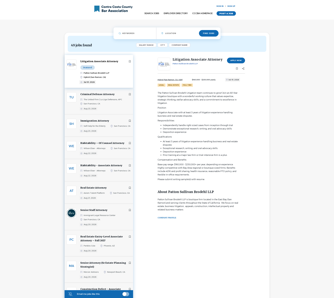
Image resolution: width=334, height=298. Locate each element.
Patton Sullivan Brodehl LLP (185, 64)
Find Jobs (208, 33)
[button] (243, 69)
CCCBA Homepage (202, 13)
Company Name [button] (179, 45)
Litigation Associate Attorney (99, 61)
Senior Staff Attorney (93, 210)
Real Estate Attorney (93, 187)
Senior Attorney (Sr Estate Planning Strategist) (103, 264)
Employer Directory (176, 13)
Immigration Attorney (94, 120)
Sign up (231, 6)
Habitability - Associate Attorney (101, 165)
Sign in (219, 6)
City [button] (162, 45)
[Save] (130, 61)
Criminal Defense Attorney (97, 94)
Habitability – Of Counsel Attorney (102, 143)
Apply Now (235, 60)
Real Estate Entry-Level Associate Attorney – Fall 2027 (101, 238)
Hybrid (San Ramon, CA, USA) (170, 80)
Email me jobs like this (88, 294)
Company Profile (167, 218)
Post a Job (226, 13)
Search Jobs (151, 13)
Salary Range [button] (146, 45)
